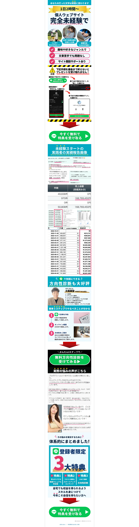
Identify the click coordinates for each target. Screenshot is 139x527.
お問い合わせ (62, 524)
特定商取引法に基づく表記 (73, 524)
